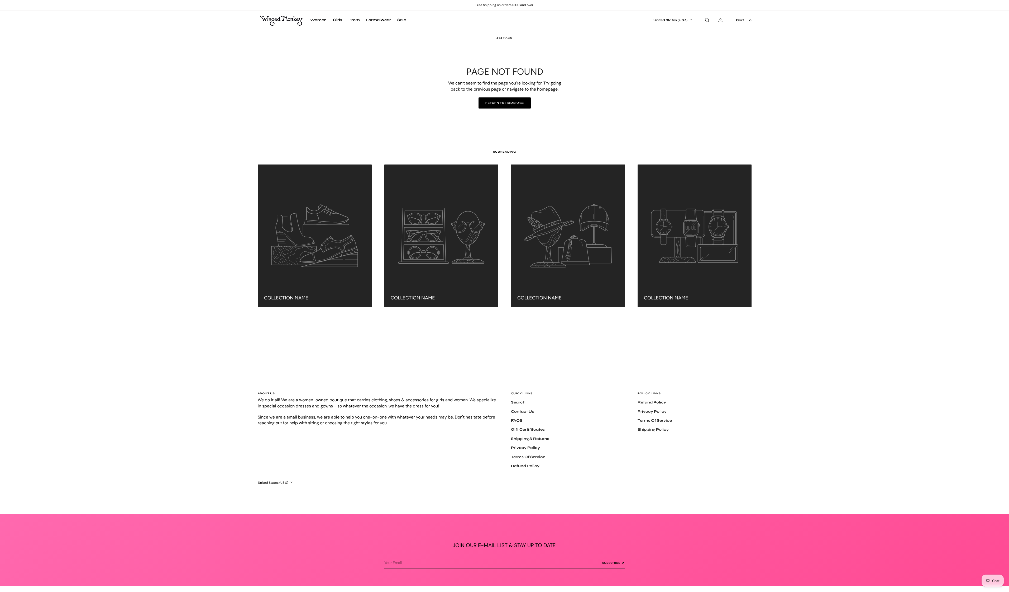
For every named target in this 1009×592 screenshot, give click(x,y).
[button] (743, 20)
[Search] (706, 20)
